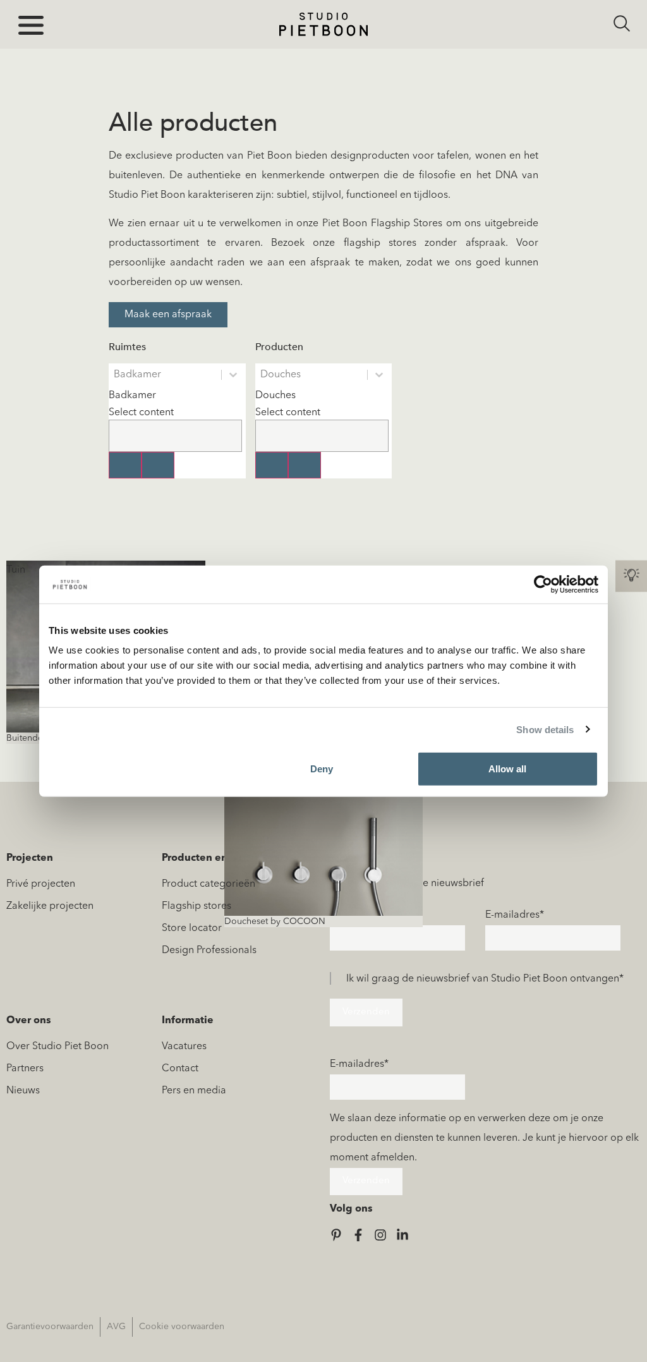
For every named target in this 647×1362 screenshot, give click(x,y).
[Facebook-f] (358, 1235)
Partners (25, 1069)
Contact (180, 1069)
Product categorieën (208, 884)
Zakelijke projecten (50, 906)
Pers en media (194, 1091)
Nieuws (23, 1091)
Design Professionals (209, 950)
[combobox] (175, 419)
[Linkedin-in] (402, 1235)
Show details (545, 729)
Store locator (192, 928)
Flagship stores (196, 906)
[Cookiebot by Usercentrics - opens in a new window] (543, 584)
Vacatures (184, 1047)
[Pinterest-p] (336, 1235)
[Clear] (125, 465)
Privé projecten (40, 884)
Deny (321, 768)
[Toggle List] (158, 465)
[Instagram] (380, 1235)
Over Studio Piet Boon (57, 1047)
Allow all (507, 768)
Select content (141, 413)
